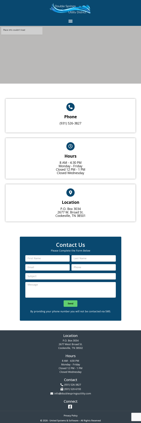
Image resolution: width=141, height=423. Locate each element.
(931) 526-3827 (70, 123)
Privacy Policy (71, 415)
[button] (70, 21)
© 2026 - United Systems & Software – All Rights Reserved (70, 420)
